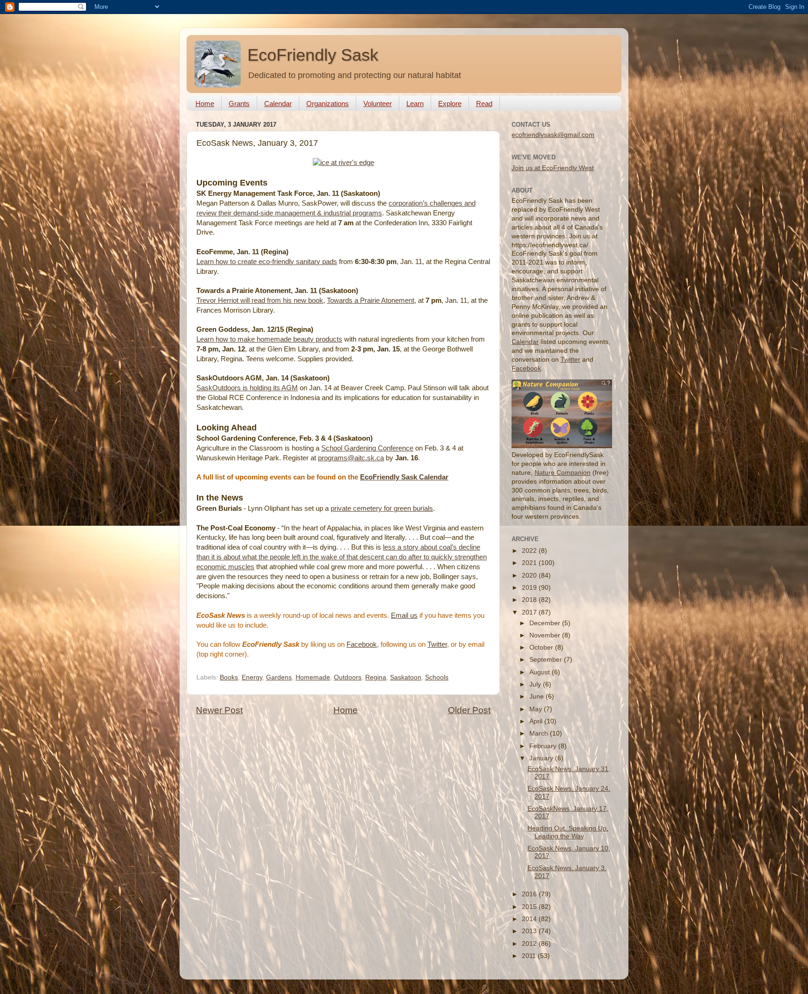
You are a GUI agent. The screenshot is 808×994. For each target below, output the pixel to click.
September (546, 659)
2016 (530, 894)
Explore (450, 103)
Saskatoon (405, 677)
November (545, 635)
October (542, 647)
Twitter (437, 644)
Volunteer (377, 103)
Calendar (278, 103)
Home (204, 103)
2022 (530, 550)
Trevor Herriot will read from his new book (259, 300)
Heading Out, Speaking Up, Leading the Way (567, 832)
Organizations (327, 103)
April (536, 721)
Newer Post (219, 710)
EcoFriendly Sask (312, 54)
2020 (530, 575)
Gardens (279, 677)
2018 (530, 599)
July (536, 684)
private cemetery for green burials (382, 508)
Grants (239, 103)
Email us (404, 615)
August (540, 672)
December (545, 623)
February (543, 746)
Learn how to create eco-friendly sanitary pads (266, 261)
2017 (530, 612)
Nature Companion (562, 472)
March (539, 733)
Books (229, 677)
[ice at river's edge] (343, 162)
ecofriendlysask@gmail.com (553, 134)
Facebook (361, 644)
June (537, 696)
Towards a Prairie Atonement (370, 300)
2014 (530, 918)
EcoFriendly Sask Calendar (404, 477)
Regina (375, 677)
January (542, 758)
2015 (530, 906)
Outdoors (347, 677)
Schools (436, 677)
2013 (530, 931)
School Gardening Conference (367, 448)
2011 (530, 955)
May (536, 709)
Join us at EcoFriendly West (553, 168)
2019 (530, 587)
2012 (530, 943)
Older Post (469, 710)
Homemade (313, 677)
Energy (252, 677)
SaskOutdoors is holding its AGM (247, 388)
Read (484, 103)
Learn (415, 103)
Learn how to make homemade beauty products (269, 339)
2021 (530, 562)
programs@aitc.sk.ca (351, 458)
